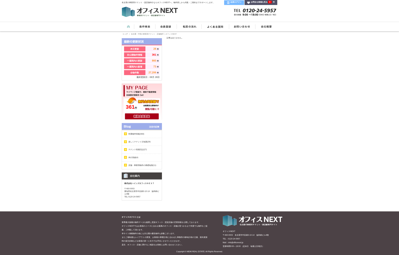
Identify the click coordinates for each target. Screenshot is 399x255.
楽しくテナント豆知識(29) (139, 142)
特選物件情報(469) (136, 134)
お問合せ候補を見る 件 (263, 2)
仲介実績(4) (133, 157)
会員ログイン (236, 2)
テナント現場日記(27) (137, 149)
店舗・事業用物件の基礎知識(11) (142, 165)
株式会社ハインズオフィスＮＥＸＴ (139, 183)
